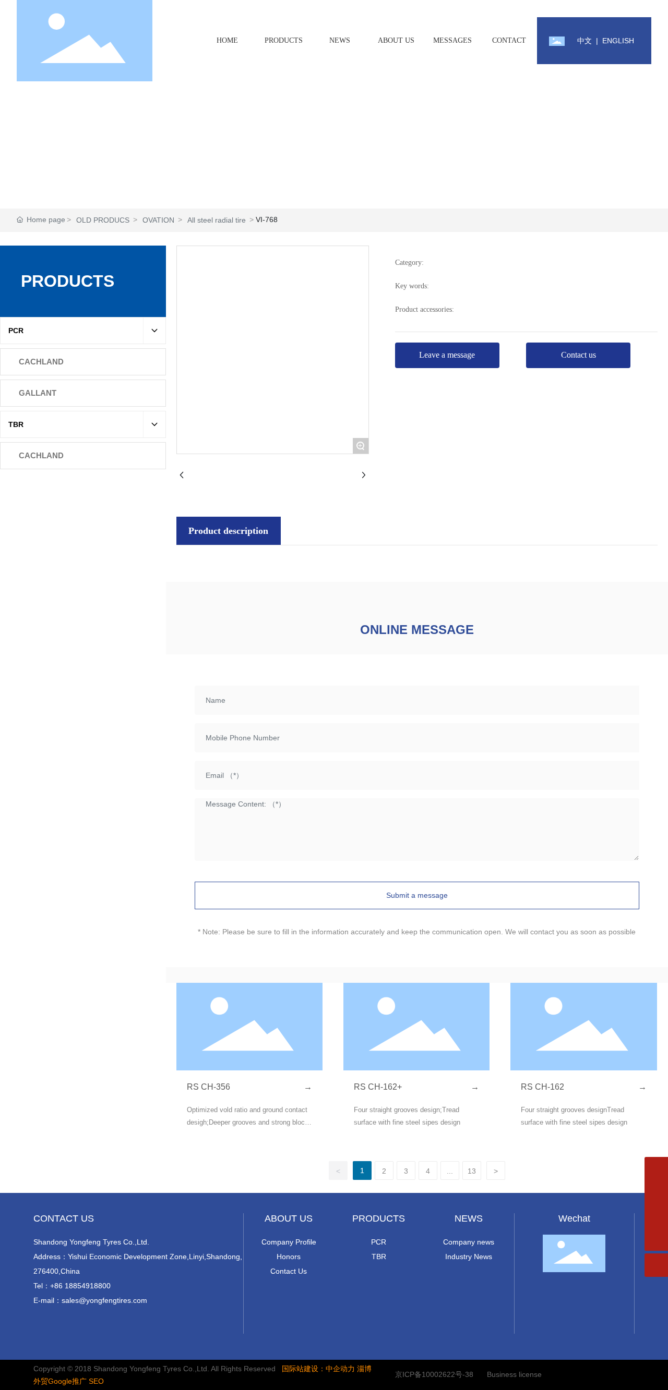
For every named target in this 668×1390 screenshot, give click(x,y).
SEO (96, 1381)
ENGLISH (618, 40)
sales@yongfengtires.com (104, 1300)
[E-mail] (656, 1192)
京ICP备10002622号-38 (434, 1374)
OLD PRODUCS (102, 220)
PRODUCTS (378, 1218)
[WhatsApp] (656, 1168)
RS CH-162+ (378, 1086)
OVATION (158, 220)
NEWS (469, 1218)
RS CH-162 (542, 1086)
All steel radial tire (216, 220)
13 (472, 1171)
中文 (584, 40)
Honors (289, 1256)
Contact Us (288, 1271)
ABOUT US (289, 1218)
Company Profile (288, 1242)
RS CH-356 (208, 1086)
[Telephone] (656, 1215)
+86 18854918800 (80, 1286)
